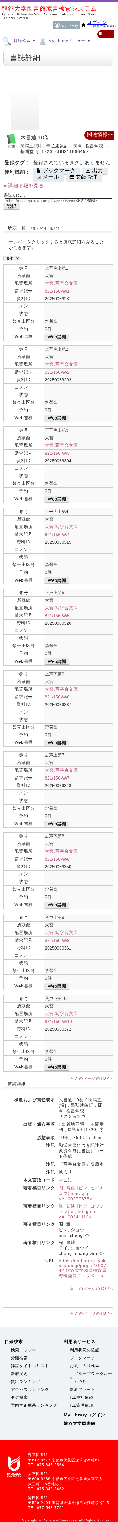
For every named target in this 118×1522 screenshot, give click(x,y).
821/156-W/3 (57, 453)
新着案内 (19, 1373)
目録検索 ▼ (24, 41)
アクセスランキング (30, 1389)
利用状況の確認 (85, 1350)
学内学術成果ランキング (34, 1405)
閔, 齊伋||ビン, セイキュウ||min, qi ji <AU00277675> (81, 1193)
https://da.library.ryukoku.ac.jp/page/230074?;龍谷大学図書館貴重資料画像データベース (83, 1268)
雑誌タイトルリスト (30, 1366)
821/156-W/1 (57, 291)
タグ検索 (19, 1397)
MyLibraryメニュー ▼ (69, 41)
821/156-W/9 (57, 940)
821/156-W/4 (57, 534)
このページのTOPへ (94, 1078)
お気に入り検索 (85, 1366)
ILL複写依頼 (81, 1397)
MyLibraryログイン (84, 1414)
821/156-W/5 (57, 615)
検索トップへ (23, 1350)
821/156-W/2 (57, 372)
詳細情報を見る (26, 185)
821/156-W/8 (57, 859)
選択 (11, 206)
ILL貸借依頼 (81, 1405)
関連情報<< (100, 134)
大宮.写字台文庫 (61, 283)
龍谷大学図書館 (80, 1423)
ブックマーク (82, 1358)
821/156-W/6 (57, 697)
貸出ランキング (26, 1381)
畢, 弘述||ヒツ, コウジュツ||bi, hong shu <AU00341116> (81, 1211)
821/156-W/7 (57, 778)
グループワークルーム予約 (93, 1377)
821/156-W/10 (58, 1021)
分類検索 (19, 1358)
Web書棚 (57, 336)
